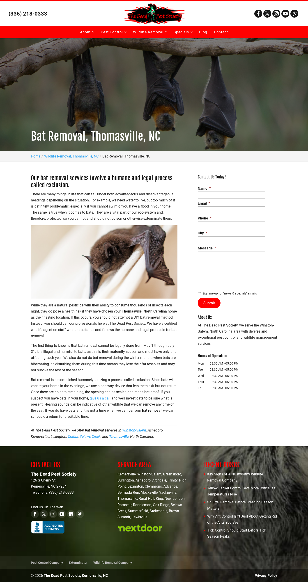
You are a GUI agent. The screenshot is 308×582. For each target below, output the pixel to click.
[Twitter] (267, 14)
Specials (181, 32)
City (202, 233)
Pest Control (112, 32)
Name (204, 188)
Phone (204, 218)
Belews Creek (90, 436)
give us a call (100, 398)
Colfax (73, 436)
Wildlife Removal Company (112, 562)
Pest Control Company (47, 562)
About (85, 32)
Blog (203, 32)
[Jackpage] (294, 14)
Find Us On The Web (47, 507)
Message (207, 248)
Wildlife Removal (148, 32)
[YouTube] (285, 14)
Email (204, 203)
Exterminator (78, 562)
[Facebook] (258, 14)
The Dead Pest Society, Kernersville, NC (76, 575)
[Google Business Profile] (71, 514)
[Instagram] (276, 14)
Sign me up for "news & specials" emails (229, 293)
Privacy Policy (266, 575)
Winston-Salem (134, 430)
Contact (221, 32)
